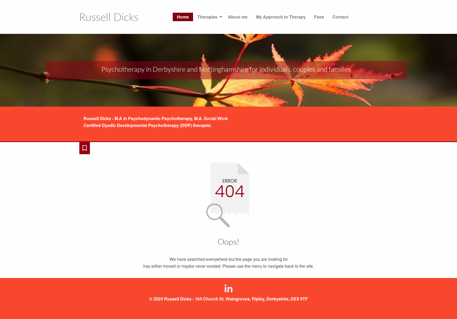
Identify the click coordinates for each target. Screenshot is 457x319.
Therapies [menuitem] (207, 17)
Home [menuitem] (183, 17)
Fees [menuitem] (319, 17)
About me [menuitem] (238, 17)
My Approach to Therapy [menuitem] (281, 17)
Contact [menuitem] (340, 17)
